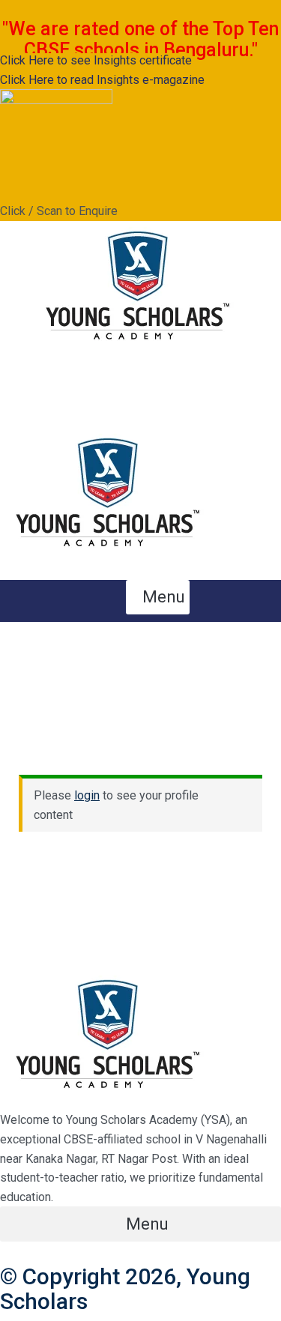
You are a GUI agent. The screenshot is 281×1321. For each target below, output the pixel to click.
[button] (158, 401)
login (87, 795)
